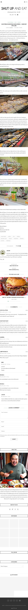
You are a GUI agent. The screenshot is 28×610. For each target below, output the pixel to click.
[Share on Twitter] (17, 246)
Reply (27, 310)
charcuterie (3, 236)
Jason (11, 27)
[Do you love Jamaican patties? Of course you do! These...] (3, 594)
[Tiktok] (12, 14)
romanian (16, 238)
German (18, 236)
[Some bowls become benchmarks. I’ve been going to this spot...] (10, 587)
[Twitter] (15, 14)
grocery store (4, 238)
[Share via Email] (20, 246)
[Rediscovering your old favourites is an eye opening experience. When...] (14, 523)
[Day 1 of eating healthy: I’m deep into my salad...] (14, 542)
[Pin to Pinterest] (18, 246)
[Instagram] (10, 14)
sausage (2, 240)
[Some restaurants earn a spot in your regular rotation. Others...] (17, 580)
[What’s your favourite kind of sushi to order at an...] (3, 580)
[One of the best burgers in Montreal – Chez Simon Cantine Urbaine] (14, 286)
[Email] (17, 14)
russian (21, 238)
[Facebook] (14, 600)
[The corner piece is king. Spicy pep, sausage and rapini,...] (10, 580)
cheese (9, 236)
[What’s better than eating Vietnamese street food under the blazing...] (17, 587)
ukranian (8, 240)
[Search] (26, 2)
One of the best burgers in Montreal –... (14, 297)
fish (14, 236)
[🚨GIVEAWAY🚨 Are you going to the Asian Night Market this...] (3, 587)
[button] (1, 289)
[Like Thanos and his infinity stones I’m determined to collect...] (10, 594)
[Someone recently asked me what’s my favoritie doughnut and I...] (14, 533)
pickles (10, 238)
